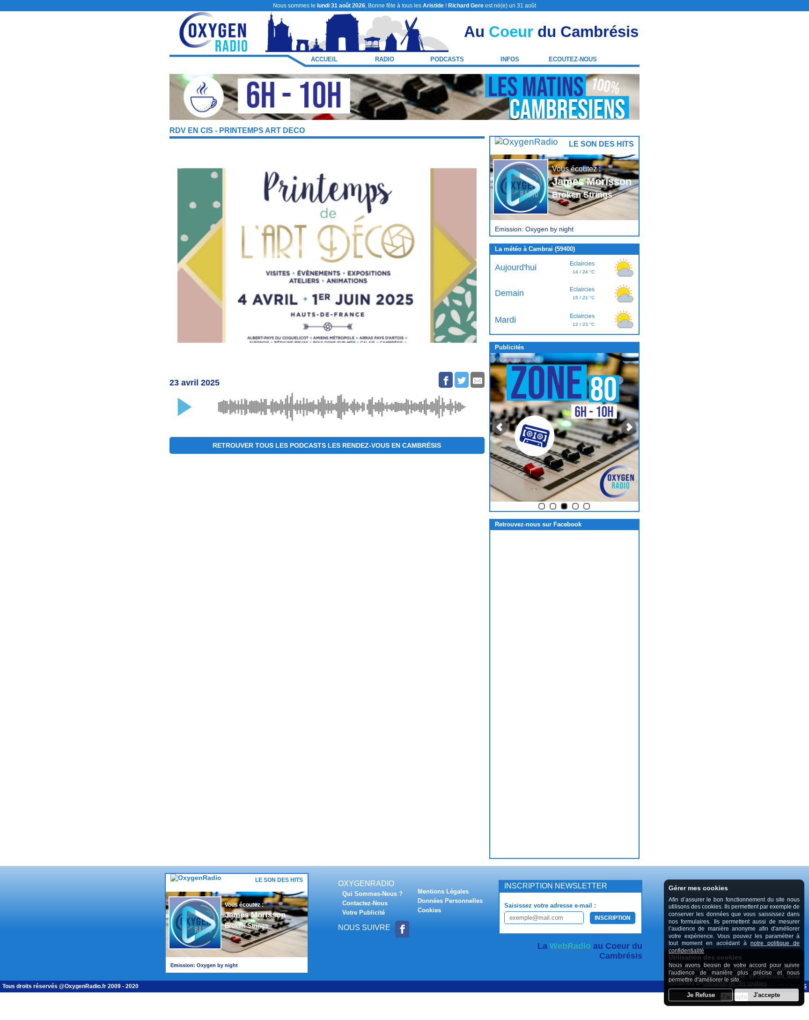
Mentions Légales (443, 891)
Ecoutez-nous (573, 59)
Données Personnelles (450, 900)
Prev (500, 427)
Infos (509, 59)
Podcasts (447, 59)
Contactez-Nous (365, 903)
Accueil (324, 59)
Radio (384, 59)
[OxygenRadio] (213, 48)
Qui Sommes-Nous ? (372, 893)
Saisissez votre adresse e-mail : (550, 905)
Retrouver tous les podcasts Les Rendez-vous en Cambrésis (327, 445)
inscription (613, 918)
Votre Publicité (363, 912)
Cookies (429, 910)
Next (628, 427)
